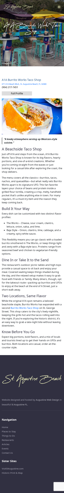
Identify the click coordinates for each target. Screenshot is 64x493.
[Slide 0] (26, 133)
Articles (5, 444)
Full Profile (17, 93)
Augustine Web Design (47, 399)
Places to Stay (9, 431)
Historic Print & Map (12, 472)
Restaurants (8, 439)
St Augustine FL (19, 404)
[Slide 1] (32, 133)
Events (5, 448)
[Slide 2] (37, 133)
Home (5, 427)
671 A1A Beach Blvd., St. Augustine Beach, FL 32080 (24, 84)
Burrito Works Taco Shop (25, 308)
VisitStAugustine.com (13, 468)
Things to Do (8, 435)
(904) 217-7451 (10, 87)
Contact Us (7, 452)
